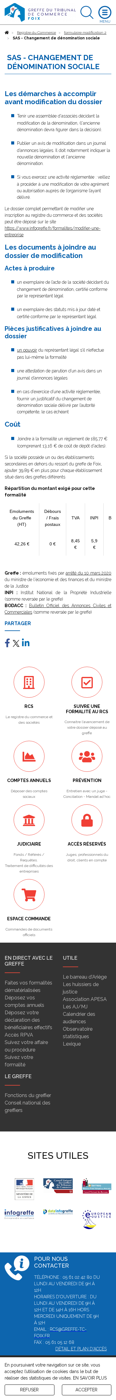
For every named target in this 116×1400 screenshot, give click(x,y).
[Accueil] (7, 32)
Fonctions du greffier (28, 1095)
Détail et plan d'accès (81, 1348)
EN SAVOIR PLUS (90, 1378)
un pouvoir (27, 350)
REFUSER (29, 1389)
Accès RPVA (19, 1035)
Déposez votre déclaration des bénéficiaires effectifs (28, 1020)
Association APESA (85, 999)
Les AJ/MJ (75, 1007)
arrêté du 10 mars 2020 (88, 573)
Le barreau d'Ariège (85, 977)
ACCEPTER (86, 1389)
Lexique (72, 1044)
